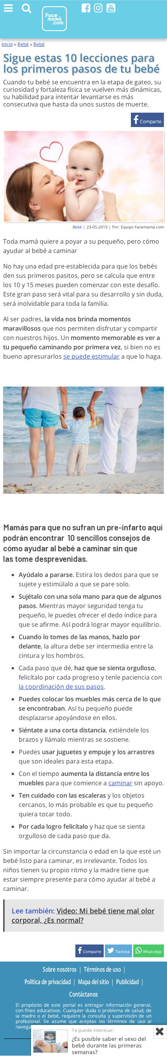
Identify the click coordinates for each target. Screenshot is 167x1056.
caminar (120, 783)
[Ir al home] (54, 32)
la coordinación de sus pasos (61, 686)
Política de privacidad (47, 981)
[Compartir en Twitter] (118, 951)
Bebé (23, 44)
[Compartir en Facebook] (147, 121)
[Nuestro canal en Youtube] (110, 8)
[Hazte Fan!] (86, 8)
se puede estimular (91, 356)
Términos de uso (102, 969)
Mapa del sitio (93, 981)
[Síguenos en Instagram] (98, 8)
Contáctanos (83, 994)
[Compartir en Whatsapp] (148, 951)
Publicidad (127, 981)
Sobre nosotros (60, 969)
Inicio (7, 44)
